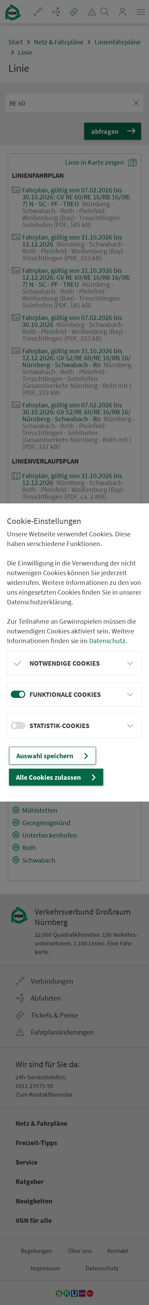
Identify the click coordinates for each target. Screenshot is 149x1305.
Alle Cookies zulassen (48, 777)
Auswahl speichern (44, 755)
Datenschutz (107, 640)
